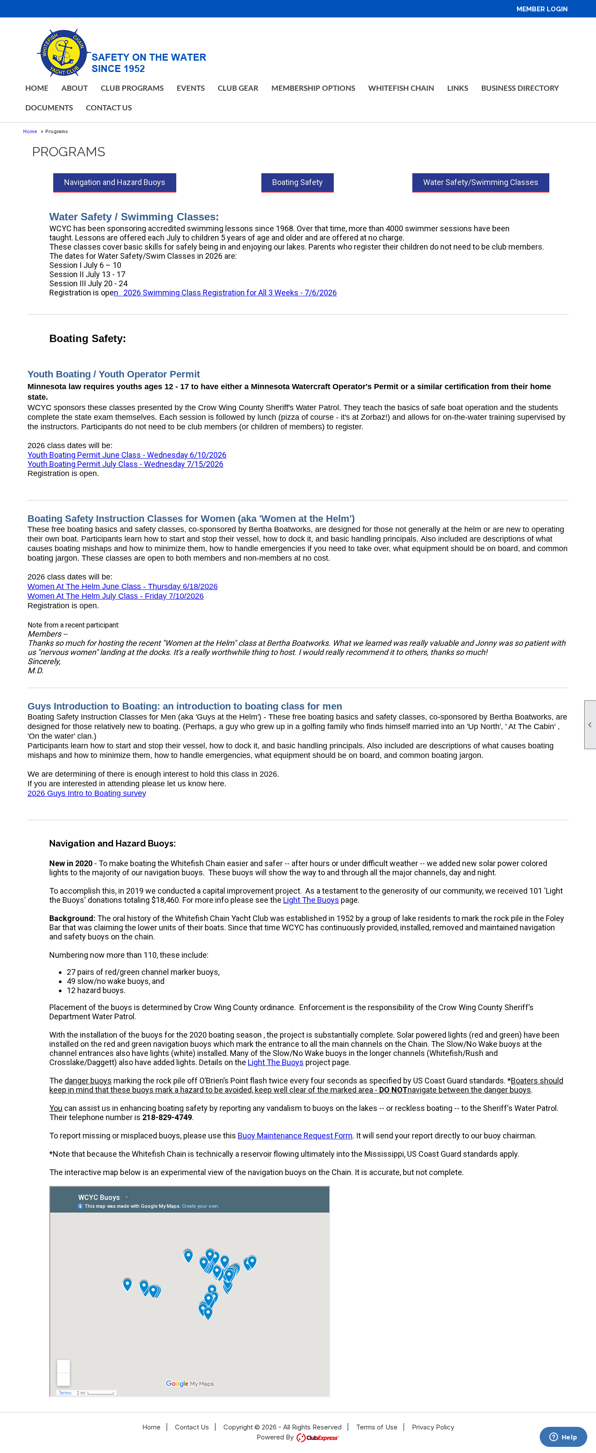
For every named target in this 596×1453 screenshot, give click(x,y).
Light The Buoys (311, 900)
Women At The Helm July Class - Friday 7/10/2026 (115, 596)
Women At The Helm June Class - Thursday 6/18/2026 (122, 586)
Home (36, 88)
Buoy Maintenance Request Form (295, 1135)
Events (191, 88)
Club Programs (132, 88)
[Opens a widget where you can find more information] (563, 1438)
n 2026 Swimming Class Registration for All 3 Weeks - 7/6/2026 (225, 292)
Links (457, 88)
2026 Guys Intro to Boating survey (86, 793)
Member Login (542, 9)
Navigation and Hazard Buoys (114, 182)
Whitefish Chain (401, 88)
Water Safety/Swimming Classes (480, 182)
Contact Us (109, 108)
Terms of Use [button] (376, 1427)
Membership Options (313, 88)
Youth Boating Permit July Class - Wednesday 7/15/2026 (125, 464)
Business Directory (520, 88)
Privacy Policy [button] (433, 1427)
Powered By (276, 1437)
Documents (49, 108)
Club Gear (238, 88)
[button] (74, 88)
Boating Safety (297, 182)
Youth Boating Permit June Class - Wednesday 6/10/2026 (126, 454)
